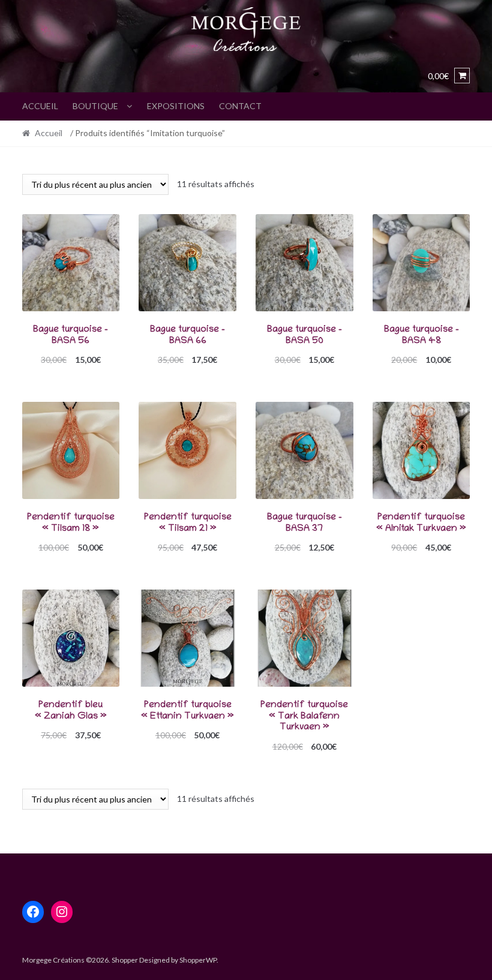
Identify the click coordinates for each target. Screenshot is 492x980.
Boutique (95, 106)
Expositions (176, 106)
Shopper (125, 959)
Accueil (40, 106)
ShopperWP (198, 959)
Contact (240, 106)
